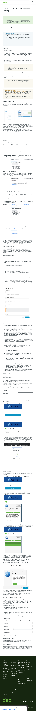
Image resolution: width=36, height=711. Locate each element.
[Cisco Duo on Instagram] (30, 701)
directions (24, 175)
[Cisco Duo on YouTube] (28, 701)
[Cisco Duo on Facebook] (23, 701)
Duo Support (15, 646)
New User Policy (20, 85)
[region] (14, 708)
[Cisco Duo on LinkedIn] (32, 701)
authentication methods (25, 20)
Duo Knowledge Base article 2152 (12, 43)
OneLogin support (6, 649)
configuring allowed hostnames (10, 93)
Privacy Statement (4, 709)
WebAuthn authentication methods (20, 91)
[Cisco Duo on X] (25, 701)
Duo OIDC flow (13, 473)
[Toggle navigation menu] (32, 2)
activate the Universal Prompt (22, 380)
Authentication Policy (25, 82)
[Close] (26, 706)
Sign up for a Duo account (8, 50)
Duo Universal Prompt (14, 22)
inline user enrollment (16, 19)
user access (14, 640)
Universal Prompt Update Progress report (26, 248)
